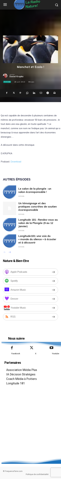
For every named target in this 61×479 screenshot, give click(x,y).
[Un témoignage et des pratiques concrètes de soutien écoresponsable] (9, 208)
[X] (13, 93)
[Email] (41, 93)
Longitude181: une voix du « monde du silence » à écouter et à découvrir (37, 239)
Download (16, 161)
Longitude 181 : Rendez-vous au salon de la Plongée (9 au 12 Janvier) (38, 223)
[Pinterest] (20, 93)
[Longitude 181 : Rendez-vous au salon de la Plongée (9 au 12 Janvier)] (9, 224)
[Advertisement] (30, 428)
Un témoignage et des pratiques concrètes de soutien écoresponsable (37, 206)
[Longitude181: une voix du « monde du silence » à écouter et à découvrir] (9, 241)
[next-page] (9, 253)
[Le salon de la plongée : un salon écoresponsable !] (9, 192)
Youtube (55, 353)
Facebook (15, 353)
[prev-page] (5, 253)
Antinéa (7, 82)
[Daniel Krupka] (6, 75)
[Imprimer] (54, 93)
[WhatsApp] (27, 93)
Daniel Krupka (16, 76)
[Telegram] (47, 93)
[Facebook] (7, 93)
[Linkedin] (34, 93)
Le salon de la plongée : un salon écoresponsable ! (34, 190)
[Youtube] (51, 348)
